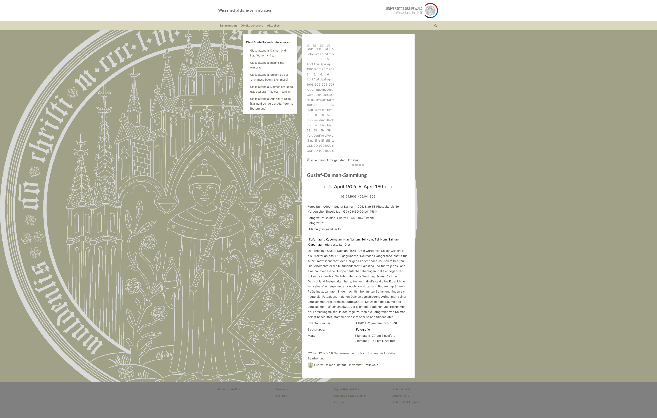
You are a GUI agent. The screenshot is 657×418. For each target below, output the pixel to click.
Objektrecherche (252, 25)
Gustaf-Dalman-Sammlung (337, 175)
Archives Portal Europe (405, 402)
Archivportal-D (400, 395)
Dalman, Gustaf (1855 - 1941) (345, 218)
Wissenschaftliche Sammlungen (244, 10)
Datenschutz (283, 389)
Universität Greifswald (230, 389)
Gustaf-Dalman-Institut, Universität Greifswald (346, 365)
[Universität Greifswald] (377, 10)
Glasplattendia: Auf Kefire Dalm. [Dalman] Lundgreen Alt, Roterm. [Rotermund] (271, 103)
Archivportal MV (401, 389)
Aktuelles (273, 25)
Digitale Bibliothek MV (346, 389)
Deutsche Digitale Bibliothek (350, 395)
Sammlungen (228, 25)
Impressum (282, 395)
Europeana (340, 402)
